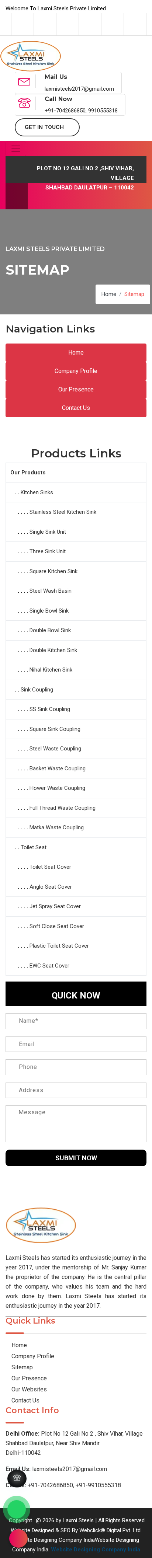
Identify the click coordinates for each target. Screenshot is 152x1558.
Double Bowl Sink (50, 630)
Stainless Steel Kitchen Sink (63, 512)
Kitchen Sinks (37, 492)
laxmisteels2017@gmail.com (56, 1468)
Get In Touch (45, 127)
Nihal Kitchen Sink (51, 669)
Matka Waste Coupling (57, 827)
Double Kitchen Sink (53, 650)
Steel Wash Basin (51, 591)
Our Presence (76, 389)
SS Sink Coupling (50, 709)
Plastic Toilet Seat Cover (59, 945)
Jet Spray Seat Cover (55, 906)
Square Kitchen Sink (53, 571)
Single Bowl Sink (49, 610)
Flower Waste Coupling (57, 788)
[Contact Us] (17, 1479)
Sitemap (21, 1367)
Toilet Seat (33, 847)
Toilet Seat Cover (50, 867)
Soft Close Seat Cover (57, 926)
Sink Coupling (37, 689)
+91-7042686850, (40, 1485)
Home (108, 294)
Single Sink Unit (48, 532)
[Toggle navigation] (16, 149)
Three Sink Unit (48, 551)
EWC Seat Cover (49, 965)
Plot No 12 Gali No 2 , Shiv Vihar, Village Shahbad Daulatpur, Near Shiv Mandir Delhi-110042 (74, 1443)
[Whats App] (16, 1509)
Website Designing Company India (95, 1549)
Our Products (27, 472)
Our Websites (28, 1389)
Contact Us (76, 407)
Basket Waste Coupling (58, 768)
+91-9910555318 (98, 1485)
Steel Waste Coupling (55, 748)
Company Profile (76, 370)
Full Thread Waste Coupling (63, 808)
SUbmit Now (76, 1158)
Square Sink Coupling (55, 729)
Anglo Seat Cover (51, 886)
